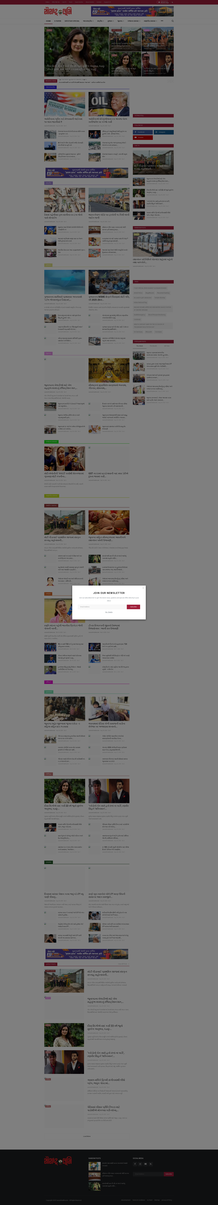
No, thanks (109, 612)
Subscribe (133, 607)
